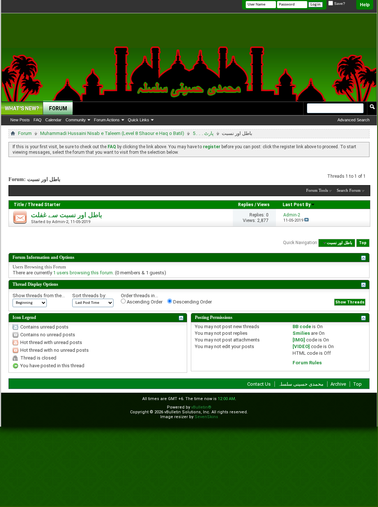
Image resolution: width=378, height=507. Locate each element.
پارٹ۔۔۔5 (203, 133)
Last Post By (297, 204)
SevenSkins (206, 416)
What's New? (22, 108)
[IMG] (299, 340)
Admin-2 (60, 221)
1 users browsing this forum (83, 272)
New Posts (20, 120)
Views (263, 204)
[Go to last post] (306, 220)
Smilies (301, 333)
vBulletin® (201, 407)
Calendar (53, 120)
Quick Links (138, 120)
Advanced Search (353, 120)
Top (363, 242)
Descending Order (192, 302)
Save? (339, 3)
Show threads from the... (39, 295)
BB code (302, 326)
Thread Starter (44, 204)
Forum (58, 108)
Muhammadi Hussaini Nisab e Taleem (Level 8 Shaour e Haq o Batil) (112, 133)
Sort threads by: (89, 295)
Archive (338, 384)
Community (76, 120)
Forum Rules (307, 362)
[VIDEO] (301, 346)
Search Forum (349, 190)
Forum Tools (317, 190)
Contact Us (259, 384)
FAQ (38, 120)
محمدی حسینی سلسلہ (300, 384)
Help (365, 4)
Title (19, 204)
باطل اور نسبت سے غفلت (66, 215)
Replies (245, 204)
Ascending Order (144, 302)
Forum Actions (107, 120)
